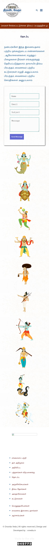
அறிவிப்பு (16, 467)
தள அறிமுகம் (18, 463)
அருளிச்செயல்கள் (20, 484)
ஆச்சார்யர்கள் (18, 515)
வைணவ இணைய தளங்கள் (25, 510)
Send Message (16, 137)
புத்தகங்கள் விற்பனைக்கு (23, 472)
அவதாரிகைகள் (19, 494)
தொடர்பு (15, 477)
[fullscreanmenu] (41, 10)
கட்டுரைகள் (17, 498)
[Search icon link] (37, 10)
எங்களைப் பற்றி (19, 458)
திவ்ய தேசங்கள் (19, 489)
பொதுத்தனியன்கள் (20, 506)
